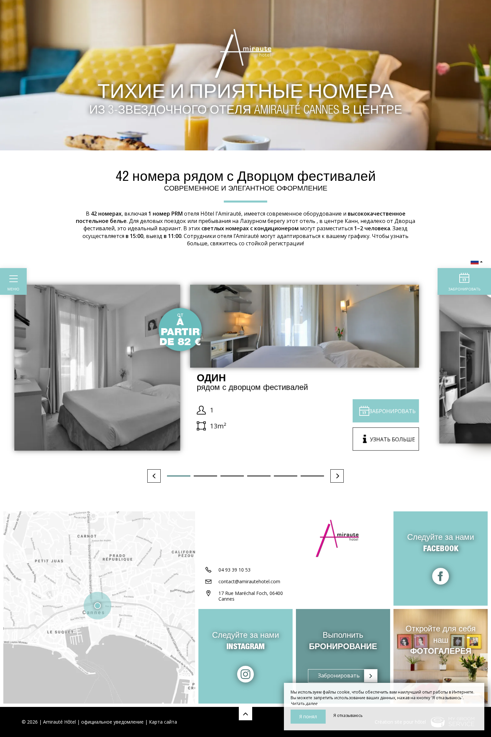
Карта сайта (163, 722)
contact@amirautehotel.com (249, 581)
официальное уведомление (112, 722)
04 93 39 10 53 (234, 570)
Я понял (308, 716)
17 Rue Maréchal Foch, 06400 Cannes (250, 596)
